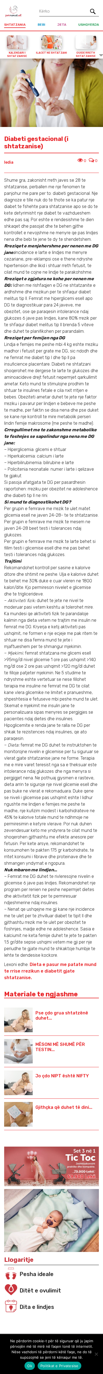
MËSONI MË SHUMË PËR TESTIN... (60, 1047)
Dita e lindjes (37, 1307)
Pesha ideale (37, 1274)
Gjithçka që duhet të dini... (63, 1107)
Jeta (61, 25)
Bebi (41, 25)
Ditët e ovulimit (40, 1290)
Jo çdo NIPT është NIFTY (62, 1075)
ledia (8, 162)
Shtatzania (15, 25)
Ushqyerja (88, 25)
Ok (29, 1366)
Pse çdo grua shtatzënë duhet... (61, 1015)
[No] (96, 1354)
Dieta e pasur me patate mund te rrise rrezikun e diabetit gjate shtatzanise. (50, 971)
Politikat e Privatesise (59, 1366)
